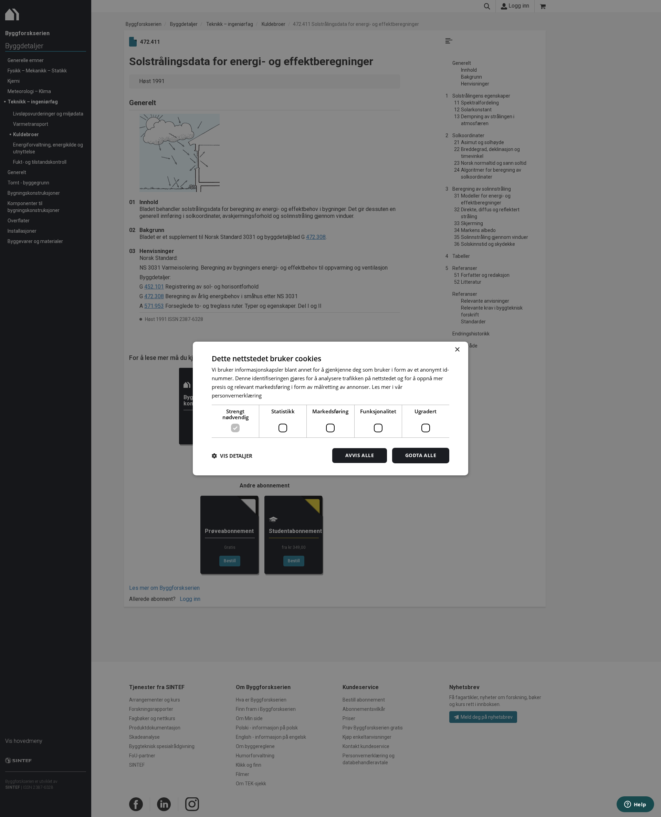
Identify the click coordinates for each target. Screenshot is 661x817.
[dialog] (330, 408)
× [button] (457, 349)
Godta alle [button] (420, 455)
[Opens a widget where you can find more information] (635, 805)
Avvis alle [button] (359, 455)
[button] (232, 456)
